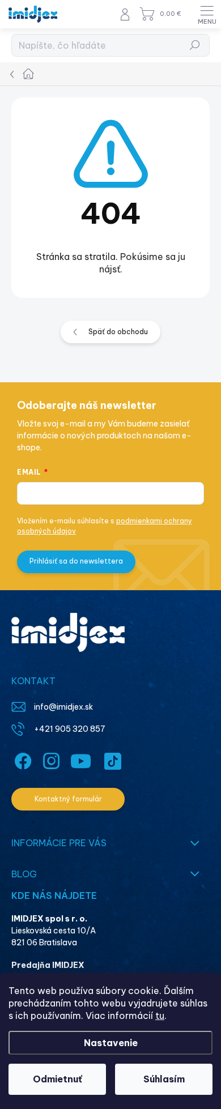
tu (159, 1015)
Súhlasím (164, 1079)
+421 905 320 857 (69, 729)
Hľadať (195, 45)
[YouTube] (81, 759)
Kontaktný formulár (68, 799)
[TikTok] (111, 759)
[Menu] (207, 14)
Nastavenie (111, 1042)
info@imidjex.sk (63, 707)
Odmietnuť (57, 1079)
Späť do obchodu (118, 331)
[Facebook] (21, 759)
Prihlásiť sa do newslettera (76, 561)
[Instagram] (50, 759)
